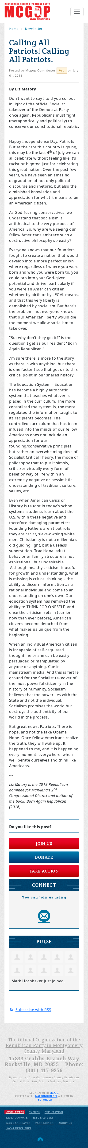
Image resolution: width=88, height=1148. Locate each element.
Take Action (44, 871)
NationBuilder (46, 1096)
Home (14, 29)
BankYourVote (17, 1117)
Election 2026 (43, 1117)
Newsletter (33, 29)
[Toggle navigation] (77, 11)
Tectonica (44, 1099)
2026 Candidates (18, 1123)
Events (34, 1112)
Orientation (54, 1112)
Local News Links (18, 1128)
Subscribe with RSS (33, 1009)
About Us (65, 1123)
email (54, 1092)
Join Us (44, 843)
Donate (44, 857)
